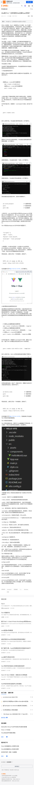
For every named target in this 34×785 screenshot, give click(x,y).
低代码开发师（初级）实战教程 (9, 752)
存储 (8, 592)
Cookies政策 (14, 775)
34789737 (3, 635)
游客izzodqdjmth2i (5, 608)
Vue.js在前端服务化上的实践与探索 (10, 749)
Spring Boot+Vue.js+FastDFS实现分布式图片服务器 (14, 727)
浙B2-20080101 (16, 779)
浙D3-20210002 (15, 780)
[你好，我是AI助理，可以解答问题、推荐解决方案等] (25, 5)
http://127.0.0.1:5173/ (14, 268)
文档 (2, 770)
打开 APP (29, 2)
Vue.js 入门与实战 (5, 730)
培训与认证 (16, 770)
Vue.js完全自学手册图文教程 (8, 733)
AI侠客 (2, 617)
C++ (21, 589)
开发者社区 (6, 770)
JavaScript (9, 589)
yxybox (2, 626)
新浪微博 (9, 762)
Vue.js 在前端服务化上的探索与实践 (10, 746)
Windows (26, 589)
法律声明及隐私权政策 (6, 775)
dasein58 (3, 679)
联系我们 (17, 766)
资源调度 (16, 589)
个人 (31, 9)
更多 (2, 737)
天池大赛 (11, 770)
